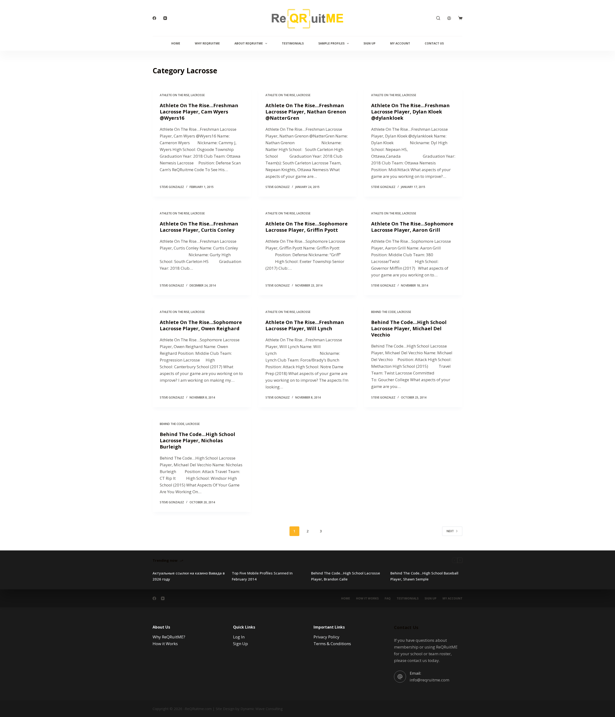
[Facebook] (154, 18)
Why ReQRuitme (207, 43)
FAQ (388, 598)
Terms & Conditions (332, 643)
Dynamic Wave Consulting (261, 708)
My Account (400, 43)
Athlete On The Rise (174, 95)
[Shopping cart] (460, 18)
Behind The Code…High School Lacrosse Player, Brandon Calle (345, 576)
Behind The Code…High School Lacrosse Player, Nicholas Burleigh (197, 440)
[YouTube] (165, 18)
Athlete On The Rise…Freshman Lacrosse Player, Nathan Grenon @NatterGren (305, 111)
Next (450, 531)
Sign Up (369, 43)
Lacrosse (198, 95)
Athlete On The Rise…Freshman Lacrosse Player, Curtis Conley (199, 226)
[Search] (438, 18)
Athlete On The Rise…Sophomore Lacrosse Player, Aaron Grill (412, 226)
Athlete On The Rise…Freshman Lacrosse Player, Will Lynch (304, 325)
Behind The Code (383, 312)
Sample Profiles (331, 43)
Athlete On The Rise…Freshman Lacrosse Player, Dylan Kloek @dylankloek (410, 111)
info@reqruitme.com (429, 680)
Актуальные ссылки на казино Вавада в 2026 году (189, 576)
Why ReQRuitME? (169, 637)
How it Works (367, 598)
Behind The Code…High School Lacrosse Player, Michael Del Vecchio (409, 328)
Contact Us (434, 43)
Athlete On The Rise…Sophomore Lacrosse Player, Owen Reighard (201, 325)
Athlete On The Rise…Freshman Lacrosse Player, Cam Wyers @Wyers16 (199, 111)
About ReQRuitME (248, 43)
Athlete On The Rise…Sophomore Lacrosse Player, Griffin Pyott (306, 226)
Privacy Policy (326, 637)
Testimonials (293, 43)
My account (452, 598)
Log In (239, 637)
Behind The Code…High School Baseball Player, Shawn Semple (424, 576)
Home (175, 43)
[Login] (449, 18)
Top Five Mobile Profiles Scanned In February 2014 (262, 576)
